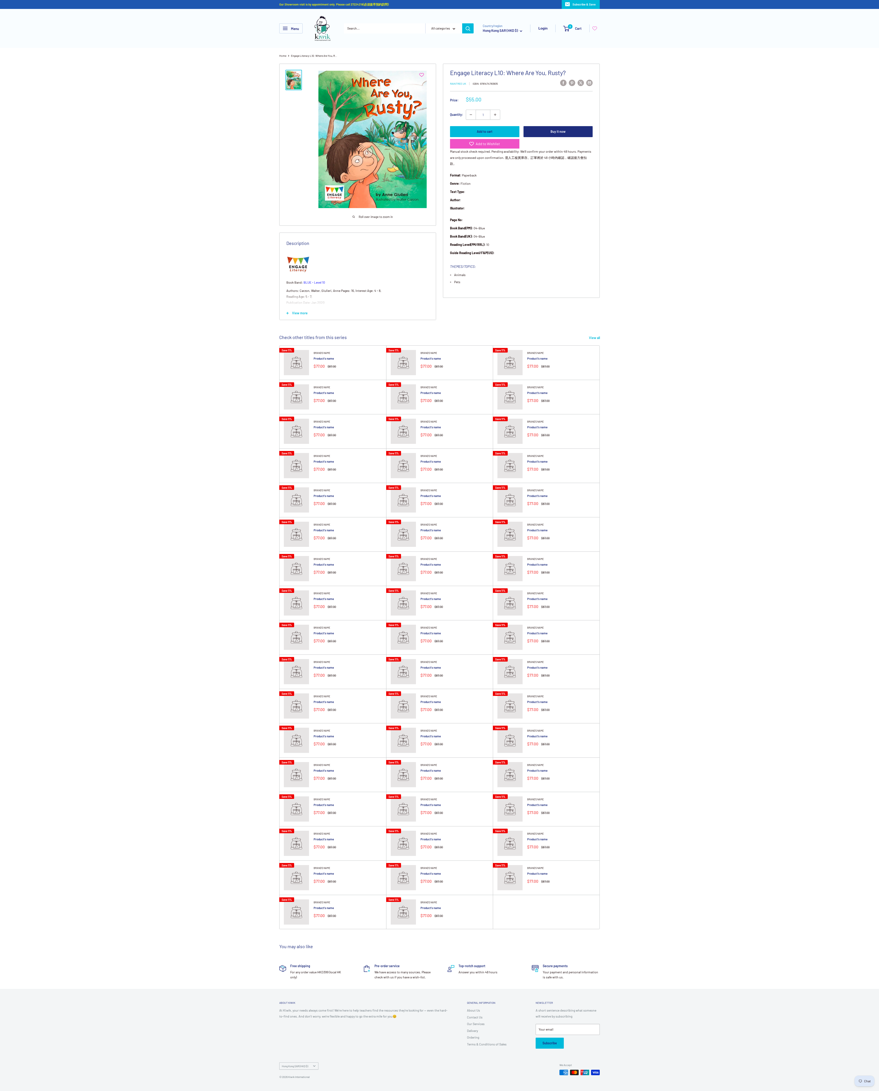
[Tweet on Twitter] (581, 82)
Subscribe (550, 1043)
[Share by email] (589, 82)
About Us (473, 1010)
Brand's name (322, 352)
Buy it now (558, 131)
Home (282, 55)
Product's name (324, 358)
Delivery (472, 1031)
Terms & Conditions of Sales (487, 1044)
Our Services (476, 1024)
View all (595, 338)
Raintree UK (458, 83)
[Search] (468, 28)
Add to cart (484, 131)
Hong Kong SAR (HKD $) (295, 1066)
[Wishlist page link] (594, 28)
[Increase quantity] (495, 114)
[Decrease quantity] (471, 114)
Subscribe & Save (584, 4)
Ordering (473, 1037)
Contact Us (475, 1017)
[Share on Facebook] (563, 82)
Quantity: (456, 115)
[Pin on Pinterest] (572, 82)
